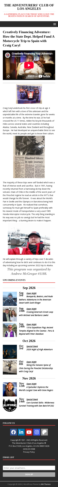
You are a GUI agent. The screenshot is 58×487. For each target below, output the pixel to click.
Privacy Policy (29, 452)
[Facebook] (13, 432)
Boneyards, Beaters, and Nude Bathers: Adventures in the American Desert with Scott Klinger (36, 299)
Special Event (32, 346)
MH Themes (46, 484)
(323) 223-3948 (29, 449)
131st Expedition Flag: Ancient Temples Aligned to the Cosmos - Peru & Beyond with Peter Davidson (36, 330)
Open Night (31, 293)
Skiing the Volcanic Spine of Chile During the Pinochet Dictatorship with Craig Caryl (36, 368)
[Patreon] (44, 432)
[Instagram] (36, 432)
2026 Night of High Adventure (39, 349)
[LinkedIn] (21, 432)
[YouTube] (29, 432)
